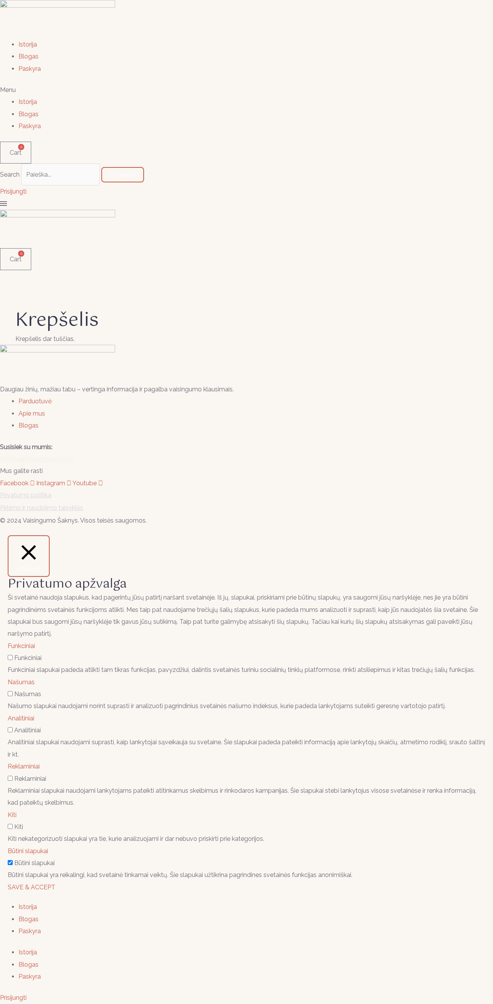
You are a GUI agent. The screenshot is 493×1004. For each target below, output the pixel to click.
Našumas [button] (21, 682)
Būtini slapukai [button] (28, 851)
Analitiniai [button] (21, 718)
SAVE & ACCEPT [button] (31, 887)
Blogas (28, 56)
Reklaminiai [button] (24, 766)
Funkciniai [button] (21, 646)
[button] (246, 90)
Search (10, 174)
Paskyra (29, 68)
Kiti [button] (12, 815)
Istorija (27, 44)
